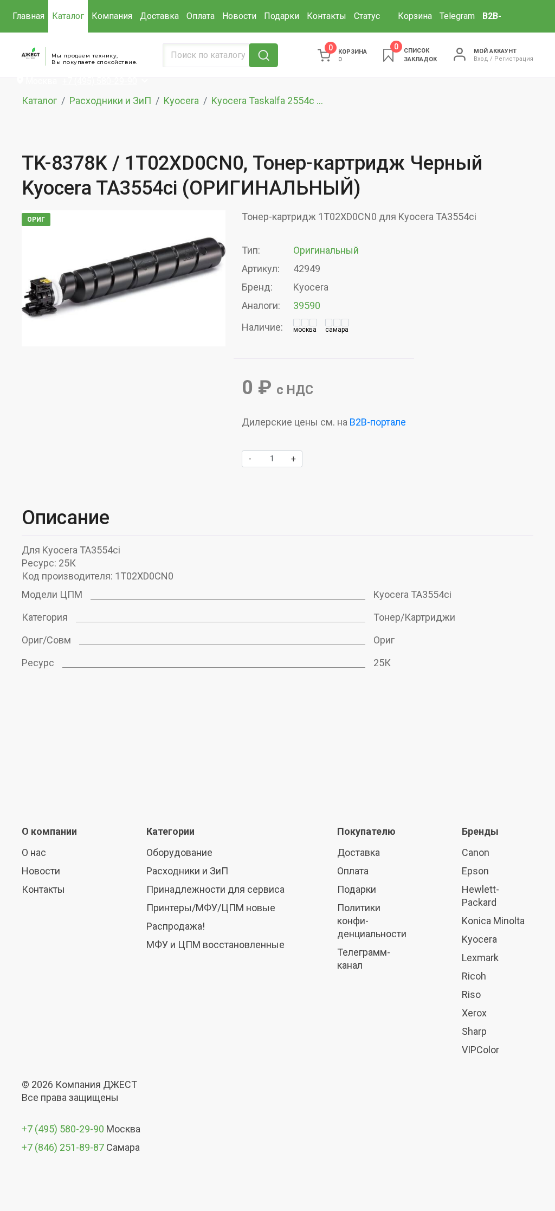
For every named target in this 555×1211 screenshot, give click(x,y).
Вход (481, 59)
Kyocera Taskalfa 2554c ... (267, 100)
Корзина (415, 16)
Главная (28, 16)
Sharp (474, 1031)
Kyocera (181, 100)
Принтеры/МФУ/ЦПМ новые (210, 907)
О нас (34, 852)
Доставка (159, 16)
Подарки (281, 16)
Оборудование (179, 852)
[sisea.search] (263, 55)
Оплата (200, 16)
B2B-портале (378, 422)
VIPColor (480, 1049)
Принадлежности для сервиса (215, 889)
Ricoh (474, 976)
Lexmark (480, 957)
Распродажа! (175, 926)
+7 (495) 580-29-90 (64, 1129)
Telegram (457, 16)
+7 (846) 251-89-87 (63, 1147)
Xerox (474, 1013)
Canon (475, 852)
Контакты (326, 16)
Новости (239, 16)
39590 (306, 305)
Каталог (68, 16)
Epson (475, 871)
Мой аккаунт (495, 51)
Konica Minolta (493, 920)
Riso (471, 994)
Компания (112, 16)
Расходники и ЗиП (110, 100)
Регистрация (513, 59)
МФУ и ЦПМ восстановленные (215, 944)
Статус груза (367, 32)
